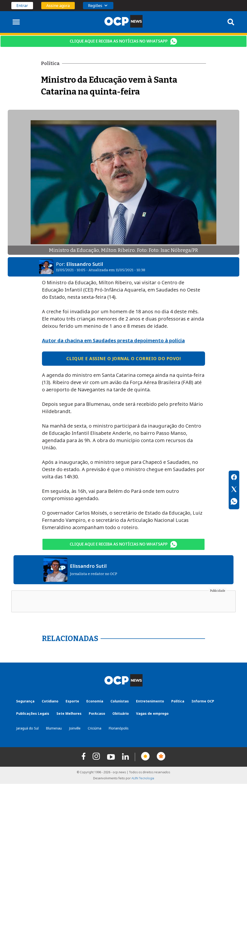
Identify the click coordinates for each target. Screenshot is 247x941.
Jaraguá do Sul (27, 728)
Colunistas (119, 701)
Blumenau (54, 728)
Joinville (75, 728)
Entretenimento (150, 701)
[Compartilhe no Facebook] (234, 478)
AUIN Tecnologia (142, 778)
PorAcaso (97, 713)
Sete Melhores (69, 713)
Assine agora (58, 5)
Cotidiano (50, 701)
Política (177, 701)
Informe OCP (203, 701)
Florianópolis (119, 728)
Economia (94, 701)
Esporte (72, 701)
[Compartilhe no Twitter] (234, 490)
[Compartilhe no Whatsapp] (234, 502)
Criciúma (94, 728)
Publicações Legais (32, 713)
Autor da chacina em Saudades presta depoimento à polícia (113, 340)
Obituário (120, 713)
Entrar (22, 5)
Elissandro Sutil (84, 264)
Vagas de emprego (152, 713)
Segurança (25, 701)
